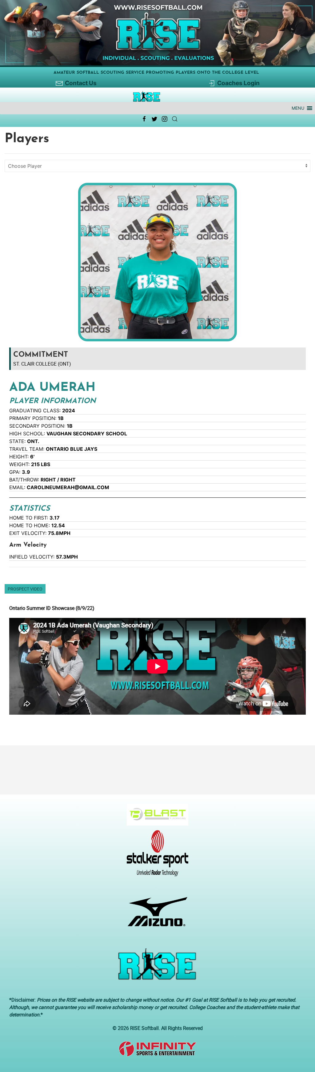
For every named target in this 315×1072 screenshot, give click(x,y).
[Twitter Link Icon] (154, 119)
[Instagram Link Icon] (164, 119)
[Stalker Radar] (155, 856)
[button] (298, 108)
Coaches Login (238, 83)
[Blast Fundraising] (155, 817)
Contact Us (81, 83)
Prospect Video (25, 589)
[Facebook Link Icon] (144, 119)
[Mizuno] (155, 914)
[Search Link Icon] (175, 119)
